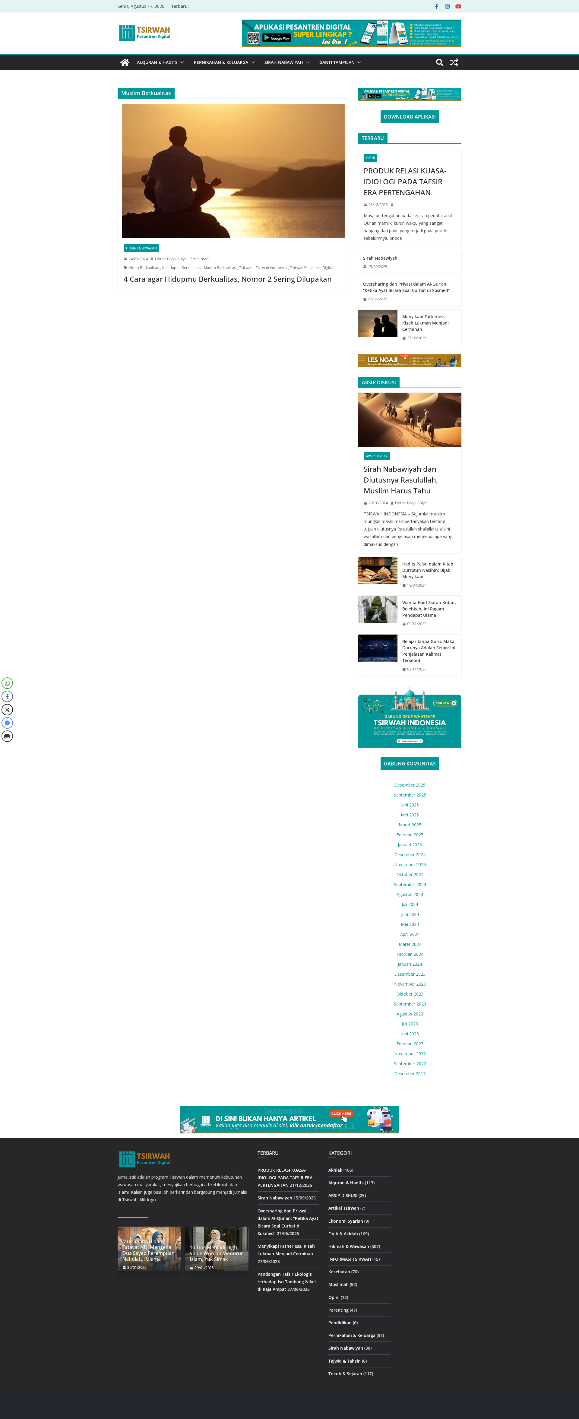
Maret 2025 (410, 825)
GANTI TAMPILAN (337, 62)
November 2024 (410, 864)
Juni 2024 (410, 914)
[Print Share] (7, 736)
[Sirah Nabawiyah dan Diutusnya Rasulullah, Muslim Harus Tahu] (409, 420)
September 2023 (410, 1004)
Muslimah (338, 1284)
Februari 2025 (410, 835)
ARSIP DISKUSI (377, 456)
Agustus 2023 (410, 1014)
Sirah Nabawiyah (283, 62)
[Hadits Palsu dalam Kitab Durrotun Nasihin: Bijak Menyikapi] (377, 574)
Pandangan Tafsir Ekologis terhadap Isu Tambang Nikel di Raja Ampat (287, 1281)
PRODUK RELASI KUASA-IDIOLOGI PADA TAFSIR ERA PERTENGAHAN (405, 181)
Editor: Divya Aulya (171, 258)
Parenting (338, 1310)
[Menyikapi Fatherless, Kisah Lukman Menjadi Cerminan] (377, 327)
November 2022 (410, 1053)
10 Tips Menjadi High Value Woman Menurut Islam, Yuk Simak (216, 1253)
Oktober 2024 (410, 874)
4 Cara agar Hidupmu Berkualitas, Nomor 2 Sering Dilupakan (228, 279)
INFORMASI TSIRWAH (349, 1259)
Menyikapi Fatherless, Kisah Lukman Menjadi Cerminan (425, 323)
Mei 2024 (410, 924)
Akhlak (335, 1170)
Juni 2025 (410, 805)
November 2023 (410, 984)
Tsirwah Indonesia (271, 267)
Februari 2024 (410, 954)
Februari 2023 (410, 1044)
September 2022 (410, 1063)
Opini (370, 158)
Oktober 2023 (410, 994)
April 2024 (409, 934)
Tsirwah (245, 267)
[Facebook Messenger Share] (7, 723)
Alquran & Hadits (157, 62)
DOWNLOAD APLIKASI (410, 116)
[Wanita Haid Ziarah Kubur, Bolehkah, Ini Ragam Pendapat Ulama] (377, 613)
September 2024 (410, 884)
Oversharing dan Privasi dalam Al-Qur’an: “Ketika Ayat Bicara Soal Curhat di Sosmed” (406, 287)
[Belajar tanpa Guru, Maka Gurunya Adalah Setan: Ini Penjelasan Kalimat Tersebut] (377, 655)
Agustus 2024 (410, 894)
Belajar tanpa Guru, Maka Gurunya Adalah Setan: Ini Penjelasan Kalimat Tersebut (428, 650)
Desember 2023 (410, 974)
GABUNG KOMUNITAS (410, 763)
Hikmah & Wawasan (141, 248)
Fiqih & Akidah (343, 1234)
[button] (181, 62)
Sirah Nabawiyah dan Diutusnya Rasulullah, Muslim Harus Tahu (401, 480)
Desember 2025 (410, 785)
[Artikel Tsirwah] (125, 62)
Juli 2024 (410, 904)
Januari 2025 (410, 844)
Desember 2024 (410, 854)
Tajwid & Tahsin (344, 1361)
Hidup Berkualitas (143, 267)
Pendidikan (340, 1323)
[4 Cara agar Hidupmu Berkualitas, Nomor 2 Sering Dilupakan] (233, 171)
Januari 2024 (410, 964)
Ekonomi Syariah (345, 1221)
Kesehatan (339, 1272)
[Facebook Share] (7, 696)
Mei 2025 (410, 815)
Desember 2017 (410, 1073)
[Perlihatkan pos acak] (454, 62)
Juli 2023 (410, 1024)
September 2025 (410, 795)
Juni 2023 (410, 1034)
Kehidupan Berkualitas (181, 267)
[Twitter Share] (7, 709)
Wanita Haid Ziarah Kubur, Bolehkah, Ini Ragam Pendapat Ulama (429, 609)
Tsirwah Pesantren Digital (311, 267)
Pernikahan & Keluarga (221, 62)
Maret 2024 (410, 944)
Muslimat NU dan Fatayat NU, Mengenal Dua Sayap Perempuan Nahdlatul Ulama (148, 1250)
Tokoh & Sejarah (345, 1373)
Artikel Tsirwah (343, 1208)
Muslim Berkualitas (220, 267)
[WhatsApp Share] (7, 683)
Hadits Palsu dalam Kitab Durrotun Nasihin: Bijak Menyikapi (427, 570)
